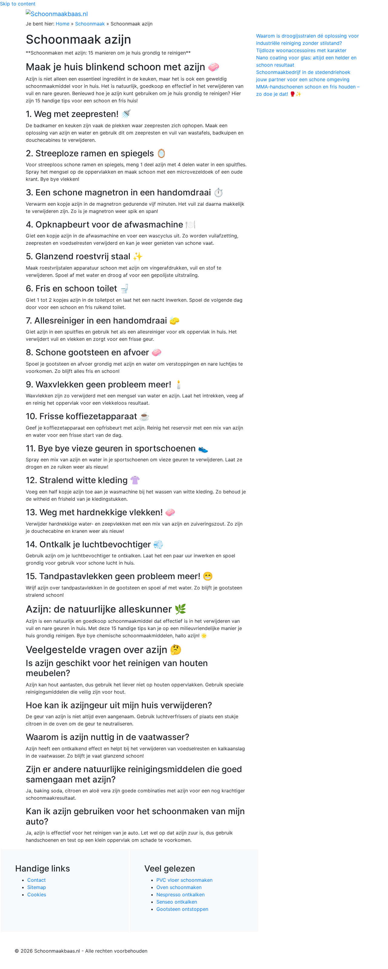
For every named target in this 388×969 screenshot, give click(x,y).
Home (233, 14)
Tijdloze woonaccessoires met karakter (301, 50)
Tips (355, 14)
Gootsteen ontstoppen (182, 909)
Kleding (309, 14)
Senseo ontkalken (176, 902)
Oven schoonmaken (179, 887)
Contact (36, 880)
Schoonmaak (90, 24)
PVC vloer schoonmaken (184, 880)
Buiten (252, 14)
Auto (289, 14)
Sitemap (36, 887)
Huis (270, 14)
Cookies (36, 894)
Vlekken (336, 14)
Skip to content (17, 4)
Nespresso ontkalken (180, 894)
